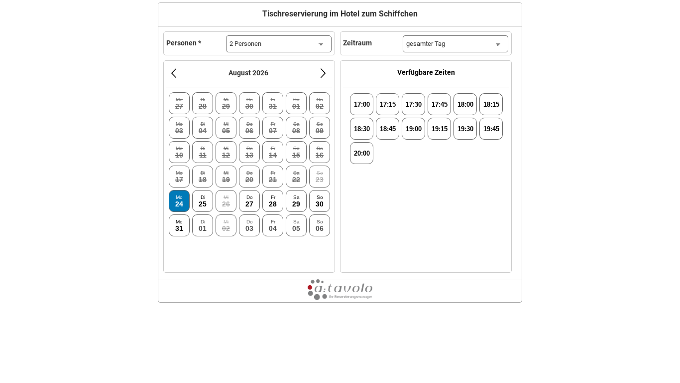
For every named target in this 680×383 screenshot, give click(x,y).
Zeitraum (357, 43)
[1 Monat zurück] (173, 73)
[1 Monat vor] (323, 73)
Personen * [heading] (183, 43)
